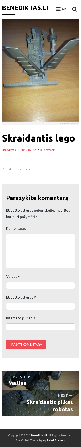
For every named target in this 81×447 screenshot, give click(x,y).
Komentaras (16, 228)
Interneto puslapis (20, 318)
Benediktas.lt (26, 7)
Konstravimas (23, 169)
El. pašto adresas (21, 297)
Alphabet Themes (54, 440)
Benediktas (9, 150)
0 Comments (48, 150)
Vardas (13, 276)
